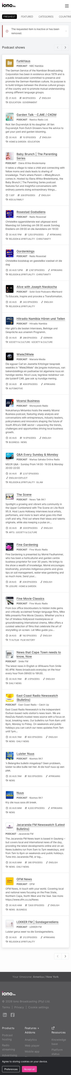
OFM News (24, 879)
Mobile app (32, 1051)
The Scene (24, 494)
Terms (6, 1007)
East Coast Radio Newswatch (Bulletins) (37, 698)
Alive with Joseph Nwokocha (37, 287)
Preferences (11, 1069)
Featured (27, 16)
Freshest (9, 16)
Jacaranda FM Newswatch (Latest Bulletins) (41, 827)
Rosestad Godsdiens (31, 212)
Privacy (19, 1007)
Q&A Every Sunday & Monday (37, 454)
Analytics (31, 1039)
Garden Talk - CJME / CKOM (36, 114)
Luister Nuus (25, 753)
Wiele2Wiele (25, 354)
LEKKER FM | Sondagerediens (37, 922)
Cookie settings (38, 1007)
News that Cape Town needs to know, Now (39, 654)
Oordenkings (25, 251)
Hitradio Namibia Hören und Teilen (41, 318)
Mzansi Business (28, 401)
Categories (46, 16)
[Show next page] (65, 47)
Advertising (9, 1055)
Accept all (29, 1069)
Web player (32, 1045)
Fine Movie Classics (30, 598)
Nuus (20, 793)
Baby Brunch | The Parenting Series (37, 156)
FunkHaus (23, 61)
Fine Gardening (27, 544)
